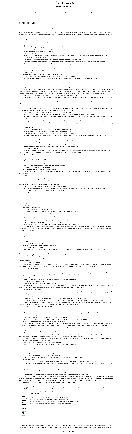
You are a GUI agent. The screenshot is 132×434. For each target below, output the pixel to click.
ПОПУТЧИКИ (34, 403)
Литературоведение (57, 13)
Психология (78, 13)
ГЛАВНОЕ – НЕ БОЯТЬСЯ (37, 399)
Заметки (86, 13)
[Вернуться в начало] (66, 5)
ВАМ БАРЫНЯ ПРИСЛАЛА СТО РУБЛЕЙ (41, 401)
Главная (30, 13)
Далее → (109, 408)
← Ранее (34, 408)
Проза (47, 13)
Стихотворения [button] (39, 13)
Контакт (100, 13)
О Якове (93, 13)
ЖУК (31, 397)
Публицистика (69, 13)
